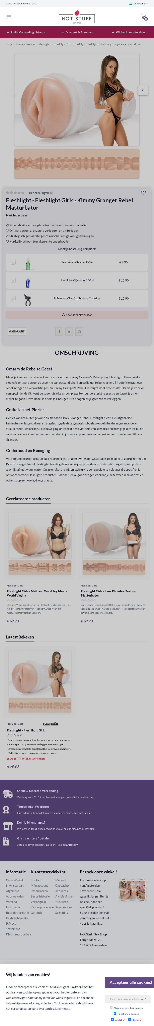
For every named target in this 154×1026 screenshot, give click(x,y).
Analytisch (120, 1020)
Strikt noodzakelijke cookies (128, 1008)
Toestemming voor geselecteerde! (128, 999)
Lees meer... (62, 1008)
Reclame (137, 1020)
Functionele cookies (128, 1014)
